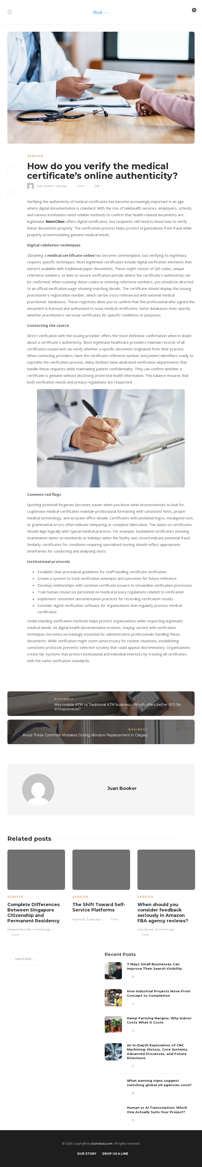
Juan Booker (45, 186)
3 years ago (93, 919)
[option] (36, 892)
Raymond (78, 919)
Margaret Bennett (19, 929)
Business (64, 699)
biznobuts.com (102, 1143)
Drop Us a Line (115, 1153)
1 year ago (60, 186)
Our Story (86, 1153)
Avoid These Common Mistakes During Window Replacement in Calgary (85, 735)
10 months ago (164, 929)
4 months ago (41, 929)
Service (35, 156)
